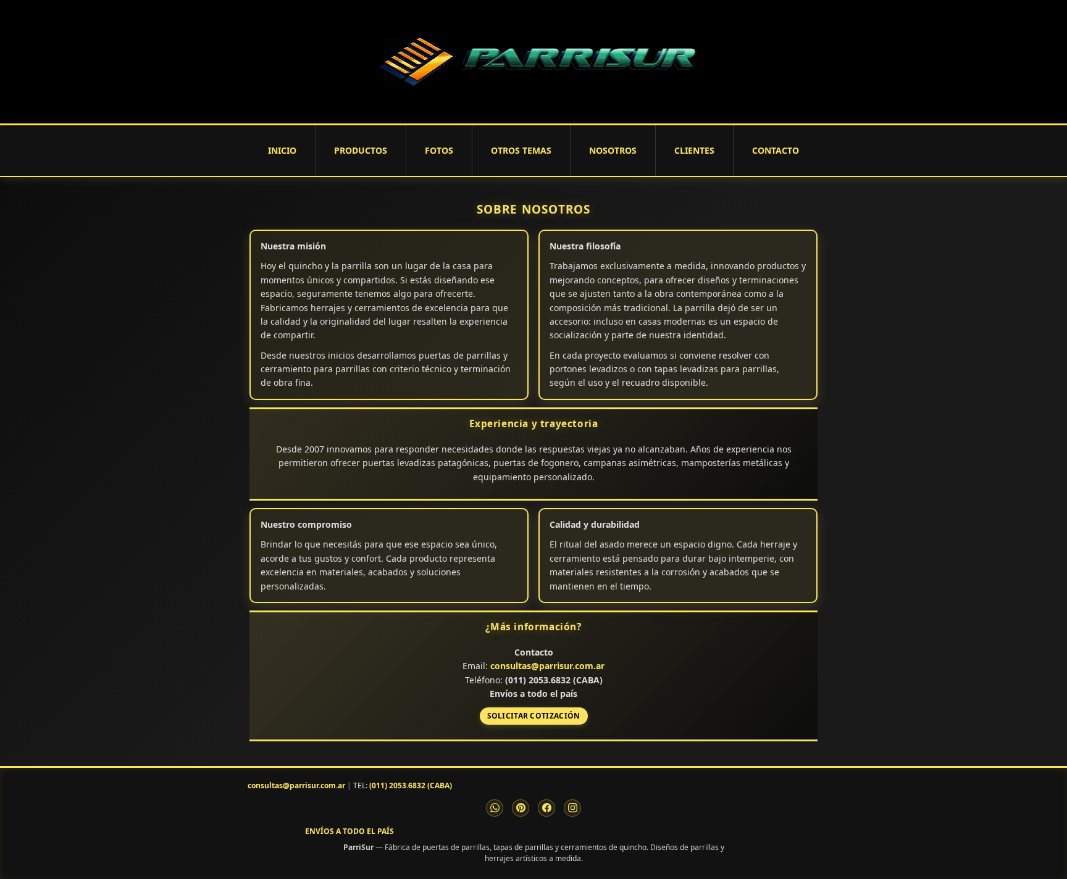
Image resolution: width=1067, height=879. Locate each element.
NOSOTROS (613, 150)
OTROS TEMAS (521, 150)
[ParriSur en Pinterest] (520, 808)
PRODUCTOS (360, 150)
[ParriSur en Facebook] (546, 808)
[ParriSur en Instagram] (572, 808)
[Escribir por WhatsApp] (494, 808)
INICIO (282, 150)
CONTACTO (775, 150)
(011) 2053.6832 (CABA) (410, 785)
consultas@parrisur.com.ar (547, 666)
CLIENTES (694, 150)
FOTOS (439, 150)
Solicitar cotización (533, 715)
